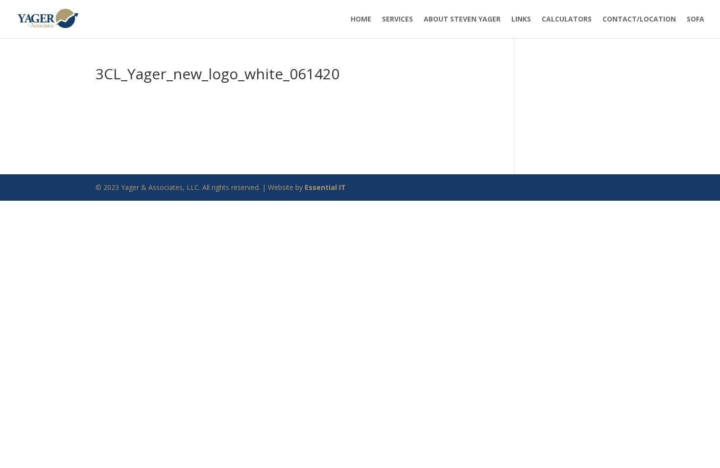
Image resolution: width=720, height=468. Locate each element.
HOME (361, 18)
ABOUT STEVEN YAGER (462, 18)
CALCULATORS (567, 18)
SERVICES (397, 18)
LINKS (521, 18)
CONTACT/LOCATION (639, 18)
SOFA (695, 18)
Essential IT (325, 187)
